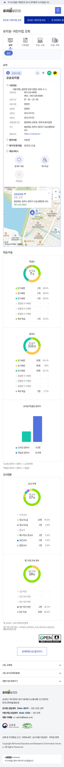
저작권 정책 (54, 737)
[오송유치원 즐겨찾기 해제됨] (43, 73)
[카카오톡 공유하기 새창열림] (55, 73)
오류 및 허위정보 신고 (11, 737)
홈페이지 (37, 73)
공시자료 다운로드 (40, 737)
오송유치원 (18, 193)
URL (49, 73)
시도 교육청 (7, 665)
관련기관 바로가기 (10, 681)
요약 (8, 53)
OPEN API (26, 737)
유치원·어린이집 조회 (12, 20)
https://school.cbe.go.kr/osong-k (33, 134)
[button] (49, 193)
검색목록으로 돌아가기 (32, 651)
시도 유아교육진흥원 (10, 673)
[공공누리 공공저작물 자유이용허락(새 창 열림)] (50, 641)
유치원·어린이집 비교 (36, 20)
